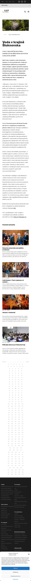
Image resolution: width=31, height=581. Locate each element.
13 (22, 364)
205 (14, 450)
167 (15, 432)
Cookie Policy (15, 579)
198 (19, 445)
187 (15, 441)
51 (12, 382)
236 (19, 463)
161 (12, 430)
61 (12, 386)
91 (12, 399)
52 (15, 382)
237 (23, 463)
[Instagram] (22, 2)
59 (21, 384)
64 (21, 386)
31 (12, 373)
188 (19, 441)
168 (19, 432)
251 (23, 470)
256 (23, 472)
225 (15, 458)
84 (21, 395)
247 (8, 470)
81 (12, 395)
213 (8, 454)
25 (9, 370)
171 (12, 434)
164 (22, 430)
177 (15, 437)
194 (22, 443)
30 (9, 373)
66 (12, 388)
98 (18, 401)
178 (19, 437)
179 (22, 437)
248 (12, 470)
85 (9, 397)
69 (21, 388)
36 (12, 375)
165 (8, 432)
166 (12, 432)
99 (21, 401)
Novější (4, 361)
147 (15, 423)
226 (19, 458)
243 (10, 467)
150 (9, 426)
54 (21, 382)
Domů (5, 35)
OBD (7, 2)
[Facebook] (19, 2)
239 (12, 465)
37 (15, 375)
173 (19, 434)
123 (19, 412)
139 (22, 419)
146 (12, 423)
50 (9, 382)
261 (23, 474)
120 (9, 412)
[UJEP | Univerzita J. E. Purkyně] (5, 11)
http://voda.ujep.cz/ (20, 217)
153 (19, 426)
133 (19, 417)
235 (15, 463)
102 (15, 403)
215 (15, 454)
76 (12, 393)
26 (12, 370)
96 (12, 401)
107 (15, 406)
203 (21, 448)
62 (15, 386)
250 (19, 470)
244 (14, 467)
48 (18, 379)
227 (23, 458)
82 (15, 395)
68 (18, 388)
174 (22, 434)
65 (9, 388)
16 (14, 366)
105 (8, 406)
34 (21, 373)
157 (15, 428)
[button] (29, 554)
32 (15, 373)
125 (8, 414)
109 (22, 406)
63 (18, 386)
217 (22, 454)
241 (19, 465)
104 (22, 403)
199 (22, 445)
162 (15, 430)
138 (19, 419)
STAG (13, 2)
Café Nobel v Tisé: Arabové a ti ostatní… (13, 281)
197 (15, 445)
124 (22, 412)
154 (22, 426)
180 (9, 439)
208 (9, 452)
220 (15, 456)
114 (22, 408)
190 (8, 443)
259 (15, 474)
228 (8, 461)
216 (19, 454)
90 (9, 399)
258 (12, 474)
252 (8, 472)
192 (15, 443)
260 (19, 474)
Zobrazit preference (15, 576)
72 (15, 390)
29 (21, 370)
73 (18, 390)
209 (12, 452)
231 (19, 461)
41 (12, 377)
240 (15, 465)
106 (12, 406)
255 (19, 472)
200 (10, 448)
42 (15, 377)
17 (17, 366)
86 (12, 397)
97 (15, 401)
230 (16, 461)
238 (8, 465)
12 (19, 364)
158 (19, 428)
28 (18, 370)
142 (15, 421)
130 (9, 417)
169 (22, 432)
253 (12, 472)
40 (9, 377)
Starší (27, 361)
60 (9, 386)
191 (12, 443)
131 (12, 417)
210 (16, 452)
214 (12, 454)
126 (12, 414)
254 (15, 472)
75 (9, 393)
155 (8, 428)
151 (12, 426)
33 (18, 373)
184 (22, 439)
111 (12, 408)
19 (22, 366)
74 (21, 390)
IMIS (10, 2)
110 (9, 408)
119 (22, 410)
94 (21, 399)
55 (9, 384)
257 (8, 474)
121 (12, 412)
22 (15, 368)
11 (16, 364)
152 (15, 426)
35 (9, 375)
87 (15, 397)
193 (19, 443)
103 (19, 403)
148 (19, 423)
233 (8, 463)
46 (12, 379)
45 (9, 379)
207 (21, 450)
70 (9, 390)
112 (15, 408)
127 (15, 414)
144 (22, 421)
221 (19, 456)
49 (21, 379)
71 (12, 390)
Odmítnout (15, 572)
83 (18, 395)
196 (12, 445)
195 (8, 445)
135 (8, 419)
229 (12, 461)
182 (15, 439)
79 (21, 393)
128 (19, 414)
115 (9, 410)
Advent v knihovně (8, 312)
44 (21, 377)
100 (8, 403)
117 (15, 410)
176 (12, 437)
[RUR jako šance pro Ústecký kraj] (15, 334)
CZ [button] (2, 2)
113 (18, 408)
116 (12, 410)
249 (16, 470)
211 (19, 452)
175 (8, 437)
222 (22, 456)
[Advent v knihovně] (15, 302)
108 (19, 406)
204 (10, 450)
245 (17, 467)
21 (12, 368)
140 (8, 421)
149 (22, 423)
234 (12, 463)
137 (15, 419)
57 (15, 384)
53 (18, 382)
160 (8, 430)
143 (19, 421)
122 (15, 412)
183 (19, 439)
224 (12, 458)
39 (21, 375)
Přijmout (16, 568)
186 (12, 441)
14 (8, 366)
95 (9, 401)
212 (22, 452)
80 (9, 395)
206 (17, 450)
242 (23, 465)
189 (22, 441)
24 (21, 368)
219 (12, 456)
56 (12, 384)
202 (17, 448)
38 (18, 375)
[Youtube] (25, 2)
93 (18, 399)
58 (18, 384)
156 (12, 428)
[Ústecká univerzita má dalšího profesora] (15, 237)
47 (15, 379)
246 (21, 467)
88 (18, 397)
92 (15, 399)
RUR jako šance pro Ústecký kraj (13, 345)
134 (22, 417)
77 (15, 393)
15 (11, 366)
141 (12, 421)
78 (18, 393)
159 (22, 428)
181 (12, 439)
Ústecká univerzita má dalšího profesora (13, 249)
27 (15, 370)
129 (22, 414)
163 (19, 430)
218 (8, 456)
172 (15, 434)
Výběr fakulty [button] (4, 5)
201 (14, 448)
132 (15, 417)
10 (13, 364)
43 (18, 377)
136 (12, 419)
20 (9, 368)
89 (21, 397)
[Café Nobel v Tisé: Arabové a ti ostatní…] (15, 269)
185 (8, 441)
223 (8, 458)
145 (8, 423)
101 (12, 403)
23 (18, 368)
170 (9, 434)
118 (18, 410)
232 (22, 461)
